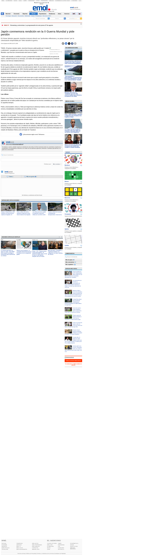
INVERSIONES (61, 544)
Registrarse (77, 9)
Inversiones (31, 0)
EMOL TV (18, 546)
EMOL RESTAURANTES (21, 549)
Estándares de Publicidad (60, 553)
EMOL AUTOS (35, 543)
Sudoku (67, 245)
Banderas (67, 165)
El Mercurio (9, 0)
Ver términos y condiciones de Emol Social (32, 195)
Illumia (19, 240)
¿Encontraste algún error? (33, 134)
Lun (80, 0)
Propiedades (44, 0)
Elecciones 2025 (47, 16)
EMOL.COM (49, 544)
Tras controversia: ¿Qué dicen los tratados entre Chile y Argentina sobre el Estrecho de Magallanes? (73, 62)
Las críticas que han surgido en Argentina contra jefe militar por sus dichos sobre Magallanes (72, 131)
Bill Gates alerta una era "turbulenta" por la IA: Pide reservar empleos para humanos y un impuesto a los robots (73, 94)
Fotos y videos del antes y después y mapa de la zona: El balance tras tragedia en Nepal (73, 116)
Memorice (67, 197)
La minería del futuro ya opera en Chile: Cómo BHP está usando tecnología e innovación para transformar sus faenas (8, 253)
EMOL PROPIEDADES (37, 544)
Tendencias (52, 13)
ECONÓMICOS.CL (74, 543)
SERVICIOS (19, 544)
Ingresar (72, 9)
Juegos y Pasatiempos (36, 16)
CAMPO (59, 543)
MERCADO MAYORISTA (73, 548)
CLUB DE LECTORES (52, 543)
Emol (3, 0)
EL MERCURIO (50, 546)
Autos (37, 0)
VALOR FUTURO (74, 546)
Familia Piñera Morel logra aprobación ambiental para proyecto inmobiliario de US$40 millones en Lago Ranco (73, 302)
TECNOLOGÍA (5, 549)
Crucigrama (68, 214)
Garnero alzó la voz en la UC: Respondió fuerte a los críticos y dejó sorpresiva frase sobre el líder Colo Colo (73, 348)
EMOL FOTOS (19, 547)
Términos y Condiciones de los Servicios (45, 553)
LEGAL (48, 549)
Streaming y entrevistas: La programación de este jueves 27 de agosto (31, 25)
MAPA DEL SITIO (35, 549)
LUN (59, 546)
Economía (16, 13)
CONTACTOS (35, 547)
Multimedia (27, 16)
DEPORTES (4, 546)
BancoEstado (52, 240)
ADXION (72, 544)
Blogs (15, 0)
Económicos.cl (59, 0)
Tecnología (8, 16)
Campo (25, 0)
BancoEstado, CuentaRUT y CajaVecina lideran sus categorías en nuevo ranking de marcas (55, 252)
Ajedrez (67, 229)
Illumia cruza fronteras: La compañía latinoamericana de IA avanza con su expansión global (24, 252)
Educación (14, 16)
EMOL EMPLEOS (36, 546)
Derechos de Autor (22, 553)
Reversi (67, 181)
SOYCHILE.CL (61, 549)
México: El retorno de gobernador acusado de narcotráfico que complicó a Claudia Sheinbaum (73, 146)
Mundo (33, 13)
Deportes (25, 13)
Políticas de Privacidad (31, 553)
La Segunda (74, 0)
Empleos (51, 0)
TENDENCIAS (19, 543)
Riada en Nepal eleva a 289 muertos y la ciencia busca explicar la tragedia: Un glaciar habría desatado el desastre (8, 214)
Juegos (67, 152)
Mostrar (41, 4)
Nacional (8, 13)
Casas (68, 0)
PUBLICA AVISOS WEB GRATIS (73, 360)
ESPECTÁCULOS (5, 547)
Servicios (66, 13)
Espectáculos (42, 13)
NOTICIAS (4, 543)
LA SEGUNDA (61, 547)
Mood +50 (35, 240)
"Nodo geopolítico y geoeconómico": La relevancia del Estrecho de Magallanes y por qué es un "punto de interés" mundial (73, 78)
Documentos (21, 16)
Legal (20, 0)
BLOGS (48, 547)
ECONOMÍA (4, 544)
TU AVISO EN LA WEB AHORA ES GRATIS (73, 364)
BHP (2, 240)
